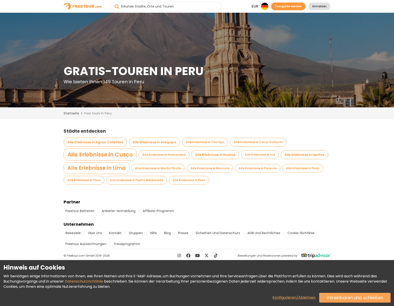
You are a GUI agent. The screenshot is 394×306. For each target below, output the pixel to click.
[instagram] (179, 255)
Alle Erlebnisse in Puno (189, 180)
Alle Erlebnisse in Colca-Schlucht (258, 142)
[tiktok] (215, 255)
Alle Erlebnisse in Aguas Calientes (95, 142)
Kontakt (115, 233)
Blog (167, 233)
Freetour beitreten (79, 211)
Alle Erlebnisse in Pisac (302, 168)
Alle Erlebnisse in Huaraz (215, 154)
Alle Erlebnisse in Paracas (258, 168)
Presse (183, 233)
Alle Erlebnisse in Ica (260, 155)
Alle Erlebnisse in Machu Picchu (158, 168)
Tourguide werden (288, 6)
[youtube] (197, 255)
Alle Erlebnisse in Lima (96, 168)
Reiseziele (73, 233)
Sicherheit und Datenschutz (218, 233)
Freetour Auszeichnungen (85, 244)
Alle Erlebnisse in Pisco (84, 180)
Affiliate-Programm (158, 211)
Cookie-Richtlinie (301, 233)
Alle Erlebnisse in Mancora (210, 168)
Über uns (95, 233)
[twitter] (206, 255)
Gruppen (136, 233)
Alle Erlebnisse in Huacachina (164, 155)
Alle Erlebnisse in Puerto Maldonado (136, 180)
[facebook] (188, 255)
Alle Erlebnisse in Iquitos (304, 154)
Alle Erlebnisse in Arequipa (154, 142)
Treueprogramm (127, 244)
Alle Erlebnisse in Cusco (100, 154)
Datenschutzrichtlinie (84, 281)
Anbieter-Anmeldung (118, 211)
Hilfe (153, 233)
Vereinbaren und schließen (355, 298)
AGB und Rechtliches (263, 233)
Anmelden (319, 6)
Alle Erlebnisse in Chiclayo (205, 142)
